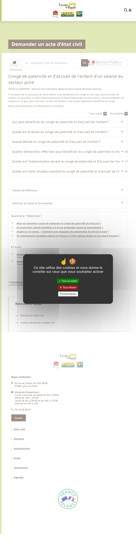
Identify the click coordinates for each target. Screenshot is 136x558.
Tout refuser (69, 287)
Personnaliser (68, 294)
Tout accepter (69, 281)
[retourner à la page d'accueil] (67, 10)
